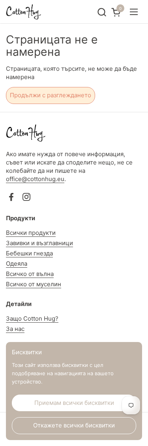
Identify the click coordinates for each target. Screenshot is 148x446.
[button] (102, 12)
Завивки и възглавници (39, 243)
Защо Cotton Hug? (32, 318)
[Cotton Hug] (23, 12)
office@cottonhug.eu (35, 179)
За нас (15, 329)
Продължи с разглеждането (50, 95)
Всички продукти (31, 232)
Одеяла (16, 263)
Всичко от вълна (30, 274)
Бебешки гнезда (29, 253)
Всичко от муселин (33, 284)
